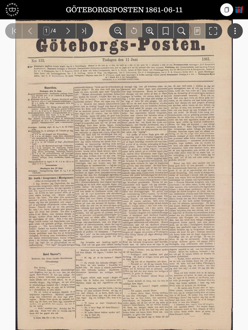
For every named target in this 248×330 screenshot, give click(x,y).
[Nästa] (68, 31)
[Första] (13, 31)
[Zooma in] (150, 31)
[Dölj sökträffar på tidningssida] (197, 31)
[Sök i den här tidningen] (181, 31)
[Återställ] (134, 31)
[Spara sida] (165, 31)
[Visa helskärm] (213, 31)
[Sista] (84, 31)
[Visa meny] (235, 31)
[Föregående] (30, 31)
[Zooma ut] (117, 31)
